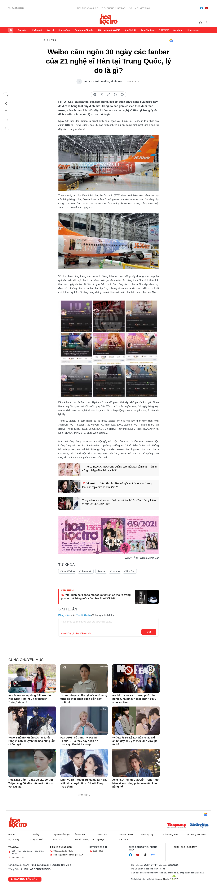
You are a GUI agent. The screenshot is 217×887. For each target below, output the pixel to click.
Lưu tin (6, 112)
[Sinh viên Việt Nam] (199, 825)
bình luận (122, 95)
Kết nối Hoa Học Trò (84, 839)
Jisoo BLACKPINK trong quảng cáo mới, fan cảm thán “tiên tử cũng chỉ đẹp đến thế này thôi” (119, 468)
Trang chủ (10, 30)
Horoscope (193, 30)
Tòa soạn (13, 847)
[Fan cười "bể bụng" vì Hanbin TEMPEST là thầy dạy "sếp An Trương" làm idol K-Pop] (84, 721)
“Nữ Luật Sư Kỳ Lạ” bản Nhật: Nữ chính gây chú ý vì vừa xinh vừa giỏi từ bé (135, 741)
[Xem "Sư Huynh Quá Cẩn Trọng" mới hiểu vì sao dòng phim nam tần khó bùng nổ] (136, 763)
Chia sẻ (6, 104)
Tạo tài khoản (83, 615)
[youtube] (207, 8)
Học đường (64, 30)
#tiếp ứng (129, 571)
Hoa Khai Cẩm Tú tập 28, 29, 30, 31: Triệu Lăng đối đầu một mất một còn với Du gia (31, 783)
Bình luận (6, 120)
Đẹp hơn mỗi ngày (84, 30)
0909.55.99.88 (60, 851)
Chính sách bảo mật (185, 847)
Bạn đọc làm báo (25, 879)
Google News (171, 40)
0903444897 (99, 851)
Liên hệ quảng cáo (61, 847)
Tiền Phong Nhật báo (113, 8)
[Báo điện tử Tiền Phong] (176, 825)
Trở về (6, 128)
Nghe (6, 95)
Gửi (149, 632)
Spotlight (178, 30)
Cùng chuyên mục (26, 660)
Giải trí (50, 30)
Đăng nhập (64, 615)
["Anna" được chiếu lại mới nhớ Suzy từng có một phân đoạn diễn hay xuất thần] (84, 678)
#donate (115, 571)
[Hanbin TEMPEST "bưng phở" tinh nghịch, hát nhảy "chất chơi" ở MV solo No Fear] (136, 678)
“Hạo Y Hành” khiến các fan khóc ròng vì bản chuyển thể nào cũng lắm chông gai (31, 741)
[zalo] (155, 855)
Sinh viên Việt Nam (139, 8)
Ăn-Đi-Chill (130, 30)
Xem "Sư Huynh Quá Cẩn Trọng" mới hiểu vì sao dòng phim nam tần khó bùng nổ (136, 783)
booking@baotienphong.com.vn (68, 855)
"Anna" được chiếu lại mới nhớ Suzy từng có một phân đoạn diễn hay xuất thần (83, 699)
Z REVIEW (164, 30)
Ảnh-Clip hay (147, 30)
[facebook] (201, 8)
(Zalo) (71, 851)
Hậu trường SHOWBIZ (109, 30)
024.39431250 (18, 857)
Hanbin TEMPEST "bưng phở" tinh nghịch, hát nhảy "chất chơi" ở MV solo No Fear (134, 699)
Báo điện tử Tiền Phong (108, 19)
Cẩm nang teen (170, 834)
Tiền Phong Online (87, 8)
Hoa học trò (17, 822)
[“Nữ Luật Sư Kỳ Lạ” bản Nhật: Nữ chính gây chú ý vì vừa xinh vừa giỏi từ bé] (136, 721)
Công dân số (37, 839)
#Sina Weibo (67, 571)
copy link (108, 95)
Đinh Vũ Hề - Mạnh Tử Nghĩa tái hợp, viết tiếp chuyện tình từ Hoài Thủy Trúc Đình (83, 783)
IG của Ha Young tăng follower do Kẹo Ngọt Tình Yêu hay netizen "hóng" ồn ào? (29, 699)
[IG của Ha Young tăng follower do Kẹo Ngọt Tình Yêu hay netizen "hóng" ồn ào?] (32, 678)
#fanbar (101, 571)
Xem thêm (206, 30)
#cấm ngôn (85, 571)
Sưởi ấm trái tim (126, 834)
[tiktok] (146, 855)
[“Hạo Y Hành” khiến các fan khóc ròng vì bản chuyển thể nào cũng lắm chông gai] (32, 721)
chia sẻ (95, 95)
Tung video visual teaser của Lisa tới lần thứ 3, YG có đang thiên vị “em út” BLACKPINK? (119, 502)
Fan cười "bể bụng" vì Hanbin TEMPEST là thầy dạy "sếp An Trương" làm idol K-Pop (79, 741)
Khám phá (37, 30)
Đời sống (22, 30)
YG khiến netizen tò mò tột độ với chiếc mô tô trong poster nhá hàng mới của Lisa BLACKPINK (96, 596)
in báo (115, 95)
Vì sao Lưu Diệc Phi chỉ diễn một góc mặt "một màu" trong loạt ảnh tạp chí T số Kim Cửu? (117, 485)
